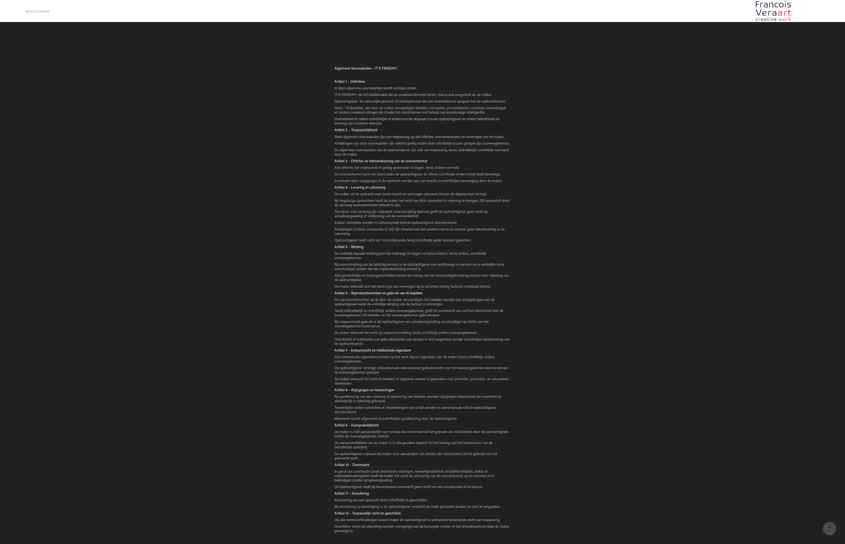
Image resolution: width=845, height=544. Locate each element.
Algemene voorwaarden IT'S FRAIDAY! (87, 11)
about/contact (37, 11)
